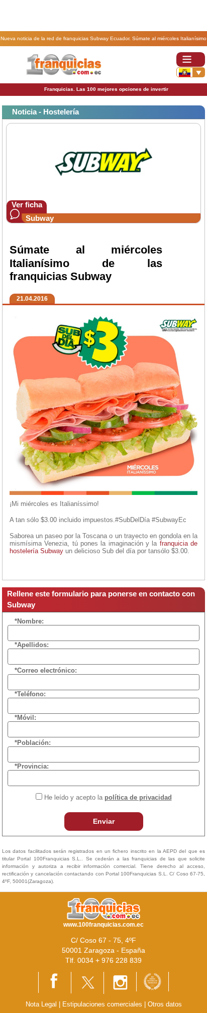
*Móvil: (25, 717)
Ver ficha (27, 204)
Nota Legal (41, 1004)
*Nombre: (29, 621)
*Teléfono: (30, 694)
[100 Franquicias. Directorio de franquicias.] (64, 64)
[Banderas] (190, 72)
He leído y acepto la (108, 797)
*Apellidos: (32, 645)
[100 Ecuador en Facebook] (55, 982)
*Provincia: (32, 766)
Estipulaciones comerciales (103, 1004)
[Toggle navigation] (190, 59)
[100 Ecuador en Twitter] (87, 982)
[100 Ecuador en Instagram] (120, 982)
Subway (40, 218)
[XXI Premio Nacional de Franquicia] (152, 981)
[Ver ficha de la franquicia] (103, 161)
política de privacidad (138, 797)
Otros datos (165, 1004)
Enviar (104, 821)
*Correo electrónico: (46, 670)
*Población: (33, 742)
